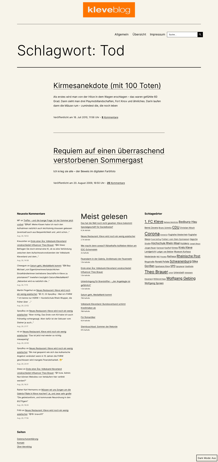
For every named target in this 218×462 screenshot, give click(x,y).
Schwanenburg (180, 261)
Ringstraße (150, 261)
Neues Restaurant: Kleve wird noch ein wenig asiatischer (108, 236)
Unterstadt (179, 272)
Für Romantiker (88, 317)
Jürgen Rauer (150, 248)
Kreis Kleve (185, 247)
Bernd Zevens (151, 227)
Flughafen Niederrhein (178, 234)
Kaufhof (167, 248)
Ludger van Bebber (165, 251)
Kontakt (20, 443)
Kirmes (175, 247)
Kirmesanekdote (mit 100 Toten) (107, 85)
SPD (172, 266)
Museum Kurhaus (182, 251)
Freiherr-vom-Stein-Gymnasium (175, 239)
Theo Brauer (156, 271)
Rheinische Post (188, 256)
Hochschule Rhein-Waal (165, 243)
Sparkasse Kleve (162, 266)
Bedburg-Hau (188, 222)
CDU (175, 227)
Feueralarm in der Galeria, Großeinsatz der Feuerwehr (106, 259)
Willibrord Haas (159, 279)
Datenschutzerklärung (27, 439)
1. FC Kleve (154, 221)
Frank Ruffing (156, 239)
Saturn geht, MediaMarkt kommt (45, 265)
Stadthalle (189, 266)
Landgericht (150, 251)
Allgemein (122, 34)
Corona (152, 233)
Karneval (160, 248)
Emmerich (164, 235)
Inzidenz (184, 243)
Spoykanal (180, 266)
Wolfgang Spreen (154, 283)
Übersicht (139, 34)
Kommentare (110, 117)
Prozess (163, 257)
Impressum (157, 34)
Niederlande (150, 256)
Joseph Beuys (195, 244)
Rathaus (171, 256)
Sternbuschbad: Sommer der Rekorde (99, 326)
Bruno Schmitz (165, 228)
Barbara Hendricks (171, 222)
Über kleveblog (24, 446)
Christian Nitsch (187, 227)
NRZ (158, 257)
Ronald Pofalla (162, 261)
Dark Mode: (204, 458)
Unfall (171, 273)
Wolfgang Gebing (181, 278)
